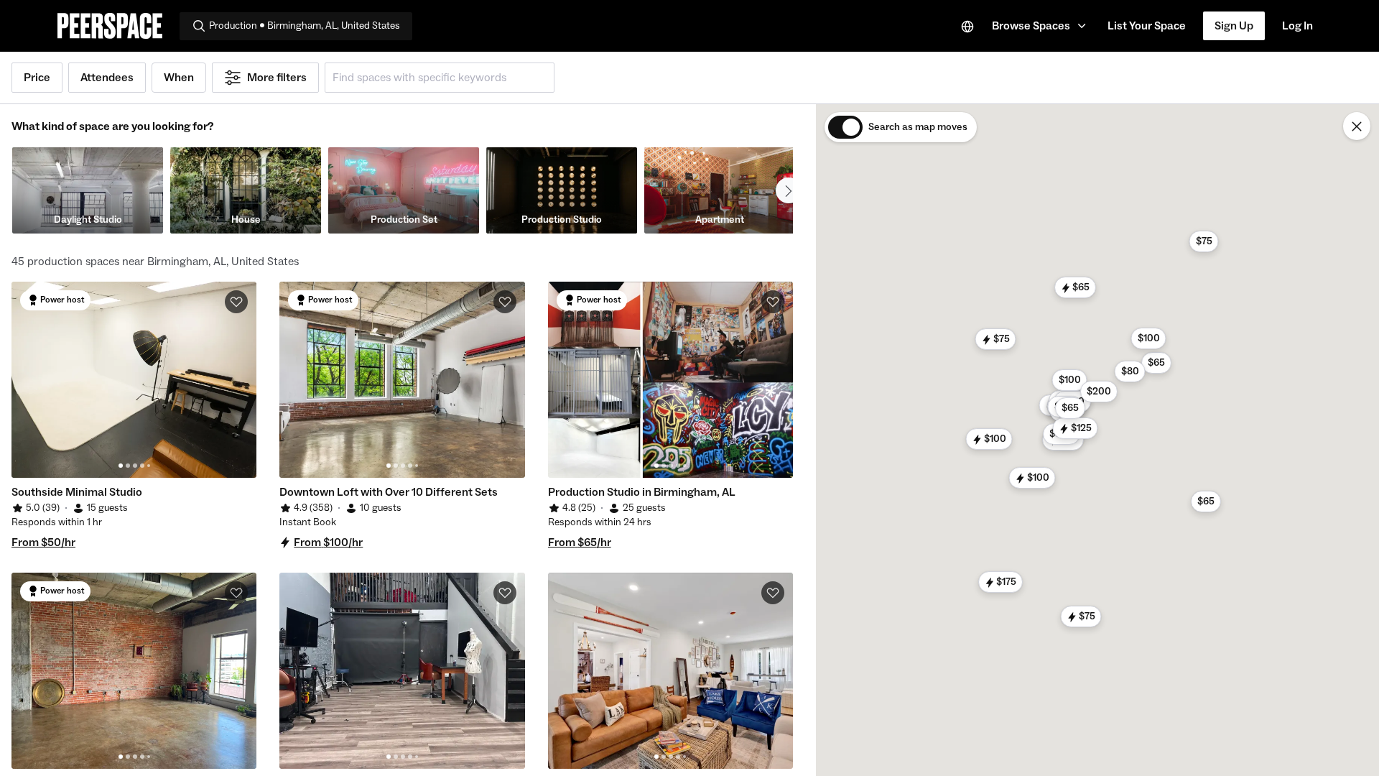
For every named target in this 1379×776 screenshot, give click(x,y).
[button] (1041, 26)
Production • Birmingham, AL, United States (304, 25)
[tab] (121, 465)
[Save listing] (236, 301)
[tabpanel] (133, 380)
